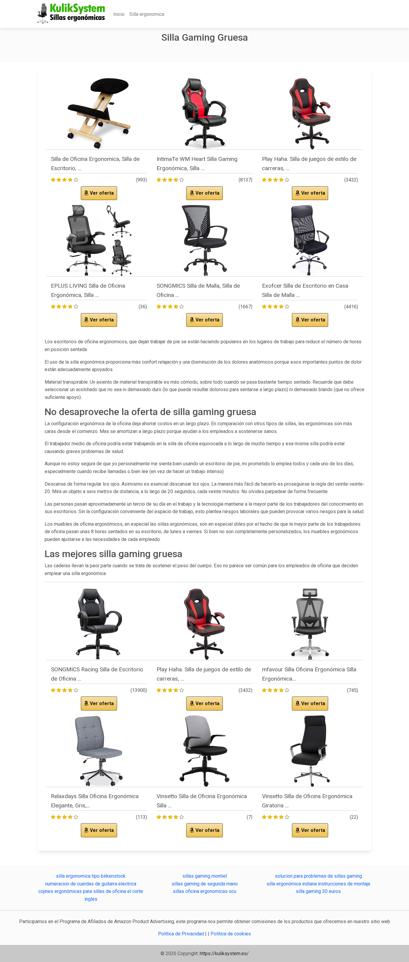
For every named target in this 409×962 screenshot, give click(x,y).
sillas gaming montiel (204, 876)
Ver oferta (101, 193)
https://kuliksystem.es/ (224, 953)
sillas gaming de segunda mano (205, 884)
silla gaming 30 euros (318, 891)
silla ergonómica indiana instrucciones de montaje (318, 884)
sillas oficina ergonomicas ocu (204, 891)
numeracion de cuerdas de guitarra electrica (90, 884)
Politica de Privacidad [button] (181, 934)
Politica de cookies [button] (230, 934)
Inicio (119, 14)
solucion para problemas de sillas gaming (318, 876)
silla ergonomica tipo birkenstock (90, 876)
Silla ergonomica (146, 14)
